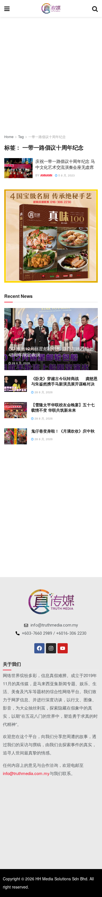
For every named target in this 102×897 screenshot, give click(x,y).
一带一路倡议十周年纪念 (47, 136)
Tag (21, 136)
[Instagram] (51, 648)
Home (9, 136)
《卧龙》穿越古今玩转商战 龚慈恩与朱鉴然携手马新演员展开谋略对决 (64, 381)
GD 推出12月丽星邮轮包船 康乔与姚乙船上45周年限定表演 (50, 351)
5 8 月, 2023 (66, 175)
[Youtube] (63, 648)
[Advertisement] (51, 73)
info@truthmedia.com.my (26, 773)
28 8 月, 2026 (20, 363)
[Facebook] (39, 648)
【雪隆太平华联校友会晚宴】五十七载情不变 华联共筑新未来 (63, 407)
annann (46, 175)
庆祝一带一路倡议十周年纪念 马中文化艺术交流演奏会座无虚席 (65, 164)
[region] (51, 236)
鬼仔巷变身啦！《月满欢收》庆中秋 (63, 431)
